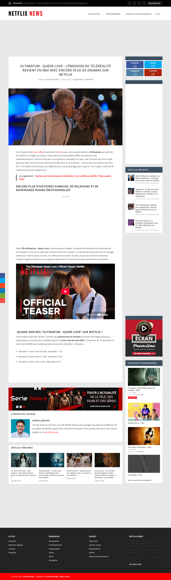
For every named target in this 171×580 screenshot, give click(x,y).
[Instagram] (152, 576)
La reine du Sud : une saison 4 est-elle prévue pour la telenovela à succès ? (23, 474)
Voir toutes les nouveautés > (140, 480)
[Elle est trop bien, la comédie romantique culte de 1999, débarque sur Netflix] (131, 222)
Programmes (113, 14)
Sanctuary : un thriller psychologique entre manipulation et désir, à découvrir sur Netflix (106, 474)
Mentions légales (16, 545)
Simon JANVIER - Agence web (57, 576)
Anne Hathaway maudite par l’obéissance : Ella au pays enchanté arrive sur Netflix (146, 208)
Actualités (94, 14)
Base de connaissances (139, 14)
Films (148, 183)
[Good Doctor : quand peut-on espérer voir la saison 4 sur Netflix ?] (79, 460)
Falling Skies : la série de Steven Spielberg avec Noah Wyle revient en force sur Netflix (51, 474)
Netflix (92, 552)
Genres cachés (95, 545)
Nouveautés (155, 183)
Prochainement (55, 545)
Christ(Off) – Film (135, 475)
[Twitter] (146, 576)
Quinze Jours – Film (136, 423)
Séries (51, 552)
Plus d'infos (132, 397)
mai (61, 152)
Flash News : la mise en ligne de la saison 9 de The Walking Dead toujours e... (57, 3)
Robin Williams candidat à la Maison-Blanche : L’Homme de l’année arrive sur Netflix (147, 178)
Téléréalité (88, 79)
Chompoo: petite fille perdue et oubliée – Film (141, 389)
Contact (12, 549)
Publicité (12, 552)
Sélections (93, 541)
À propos (12, 541)
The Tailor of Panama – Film (139, 447)
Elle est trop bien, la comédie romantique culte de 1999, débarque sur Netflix (146, 224)
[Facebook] (140, 576)
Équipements (94, 549)
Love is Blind (38, 152)
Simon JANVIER (52, 79)
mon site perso (50, 432)
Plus (157, 14)
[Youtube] (157, 576)
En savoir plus (135, 564)
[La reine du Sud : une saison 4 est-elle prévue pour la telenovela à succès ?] (23, 460)
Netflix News (28, 576)
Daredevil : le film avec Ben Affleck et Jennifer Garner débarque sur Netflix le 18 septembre (146, 192)
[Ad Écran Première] (143, 356)
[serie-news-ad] (65, 409)
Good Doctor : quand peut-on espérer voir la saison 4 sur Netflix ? (79, 473)
